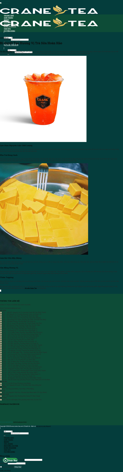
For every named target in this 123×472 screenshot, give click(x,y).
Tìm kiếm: (7, 39)
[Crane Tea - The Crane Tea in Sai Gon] (49, 15)
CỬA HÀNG (8, 22)
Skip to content (5, 1)
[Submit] (8, 54)
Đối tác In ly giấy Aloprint (43, 426)
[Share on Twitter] (0, 291)
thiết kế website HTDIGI (20, 422)
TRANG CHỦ (9, 16)
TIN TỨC (7, 29)
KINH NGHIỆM (10, 27)
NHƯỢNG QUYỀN (11, 24)
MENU (6, 20)
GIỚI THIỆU (8, 18)
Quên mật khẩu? (5, 470)
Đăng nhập (18, 467)
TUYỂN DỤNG (9, 31)
